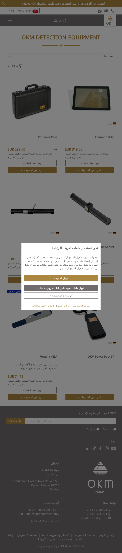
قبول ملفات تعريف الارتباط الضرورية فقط (62, 288)
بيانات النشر (64, 305)
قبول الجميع (62, 278)
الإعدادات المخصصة (62, 295)
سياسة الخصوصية (81, 305)
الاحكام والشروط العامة (43, 305)
